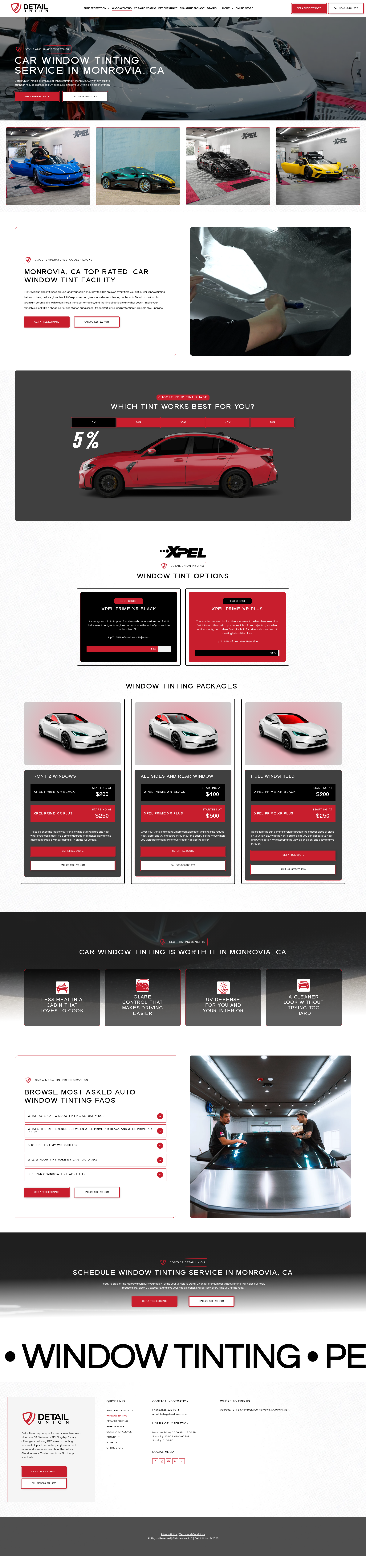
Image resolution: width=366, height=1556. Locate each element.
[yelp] (175, 1461)
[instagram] (162, 1461)
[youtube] (168, 1461)
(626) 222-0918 (170, 1409)
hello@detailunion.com (173, 1414)
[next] (354, 166)
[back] (11, 166)
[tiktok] (182, 1461)
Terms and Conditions (192, 1534)
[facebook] (155, 1461)
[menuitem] (96, 8)
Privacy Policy (169, 1534)
